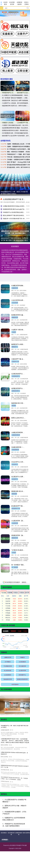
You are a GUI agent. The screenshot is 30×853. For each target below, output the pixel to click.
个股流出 (21, 739)
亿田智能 (8, 755)
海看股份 (8, 762)
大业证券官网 (15, 302)
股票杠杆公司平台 (16, 670)
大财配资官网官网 (16, 435)
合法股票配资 (7, 822)
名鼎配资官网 (15, 714)
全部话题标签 (15, 831)
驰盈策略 (14, 405)
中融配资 (22, 804)
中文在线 (8, 753)
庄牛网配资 (8, 808)
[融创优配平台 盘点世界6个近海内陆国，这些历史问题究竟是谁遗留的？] (22, 86)
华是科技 (8, 757)
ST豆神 (8, 767)
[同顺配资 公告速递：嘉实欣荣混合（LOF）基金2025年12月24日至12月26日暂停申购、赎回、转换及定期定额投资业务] (7, 116)
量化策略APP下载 (16, 655)
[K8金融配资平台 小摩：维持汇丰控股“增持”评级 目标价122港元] (15, 184)
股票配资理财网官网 (22, 826)
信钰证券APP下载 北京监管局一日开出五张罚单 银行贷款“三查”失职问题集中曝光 (14, 239)
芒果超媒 (8, 760)
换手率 (27, 739)
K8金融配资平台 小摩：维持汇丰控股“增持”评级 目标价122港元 (14, 192)
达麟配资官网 (7, 804)
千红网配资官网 (8, 813)
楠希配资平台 (15, 346)
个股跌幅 (9, 739)
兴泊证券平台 (15, 464)
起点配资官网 (22, 817)
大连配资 (14, 332)
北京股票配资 (22, 808)
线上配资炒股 (7, 817)
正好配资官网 (15, 596)
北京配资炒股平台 (16, 376)
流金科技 (8, 748)
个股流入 (15, 739)
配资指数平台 (22, 822)
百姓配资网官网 (15, 449)
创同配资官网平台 (16, 391)
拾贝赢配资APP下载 (16, 626)
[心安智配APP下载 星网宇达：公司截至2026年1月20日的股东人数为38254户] (22, 116)
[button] (2, 786)
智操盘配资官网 (8, 826)
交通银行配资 (15, 699)
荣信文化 (8, 764)
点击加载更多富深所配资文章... (15, 729)
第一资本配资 (15, 567)
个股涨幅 (3, 740)
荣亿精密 (8, 746)
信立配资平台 (15, 479)
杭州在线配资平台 (16, 611)
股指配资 (14, 640)
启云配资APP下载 (16, 582)
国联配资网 (14, 493)
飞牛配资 (14, 552)
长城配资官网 (15, 288)
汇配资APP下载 (15, 361)
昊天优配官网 (22, 813)
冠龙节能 (8, 750)
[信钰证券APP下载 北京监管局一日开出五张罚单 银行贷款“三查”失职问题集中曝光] (15, 232)
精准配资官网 (15, 317)
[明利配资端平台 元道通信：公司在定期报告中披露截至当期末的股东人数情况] (7, 86)
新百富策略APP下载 (16, 684)
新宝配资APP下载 (16, 508)
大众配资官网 (15, 523)
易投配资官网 (15, 537)
